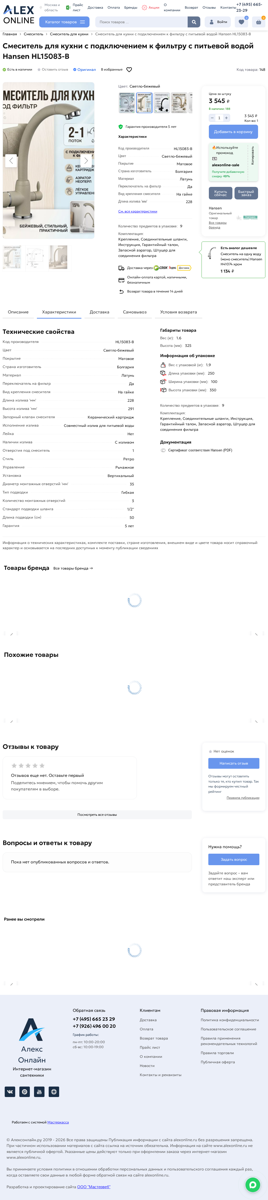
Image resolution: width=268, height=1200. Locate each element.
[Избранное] (241, 22)
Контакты (228, 7)
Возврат (191, 7)
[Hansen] (247, 218)
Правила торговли (217, 1052)
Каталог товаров (61, 21)
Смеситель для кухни (69, 34)
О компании (172, 7)
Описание (18, 311)
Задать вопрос (234, 859)
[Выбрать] (127, 103)
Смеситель (33, 34)
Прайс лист (78, 7)
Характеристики (59, 311)
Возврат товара (154, 1038)
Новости (147, 1065)
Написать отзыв (234, 763)
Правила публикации (243, 798)
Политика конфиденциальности (230, 1020)
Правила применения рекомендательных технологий (229, 1041)
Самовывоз (135, 311)
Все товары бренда (218, 225)
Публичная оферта (218, 1062)
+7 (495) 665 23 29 (94, 1019)
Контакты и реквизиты (160, 1074)
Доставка (95, 7)
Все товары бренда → (73, 568)
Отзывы (209, 7)
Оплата (114, 7)
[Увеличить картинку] (48, 160)
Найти (194, 21)
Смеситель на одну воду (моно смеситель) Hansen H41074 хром (241, 259)
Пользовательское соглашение (228, 1029)
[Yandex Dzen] (54, 1092)
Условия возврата (178, 311)
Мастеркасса (58, 1122)
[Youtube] (39, 1092)
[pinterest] (24, 1092)
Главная (10, 34)
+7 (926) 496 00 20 (94, 1026)
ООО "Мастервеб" (93, 1187)
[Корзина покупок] (258, 22)
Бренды (130, 7)
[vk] (10, 1092)
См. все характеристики (137, 211)
